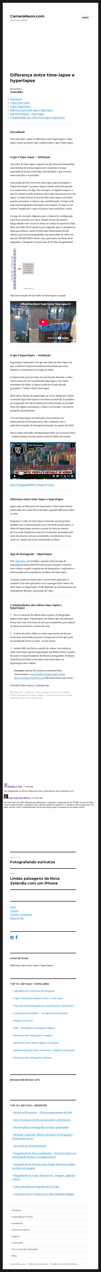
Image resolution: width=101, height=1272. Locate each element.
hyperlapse (21, 695)
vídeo (40, 698)
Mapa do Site (17, 918)
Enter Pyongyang (19, 484)
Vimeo (50, 484)
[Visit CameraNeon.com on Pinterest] (12, 938)
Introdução (16, 99)
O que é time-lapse (20, 102)
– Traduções (16, 1243)
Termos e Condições (21, 914)
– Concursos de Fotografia (23, 1249)
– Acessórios (16, 1223)
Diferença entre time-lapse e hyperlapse (31, 110)
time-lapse (31, 695)
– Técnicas (15, 1210)
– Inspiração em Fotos (21, 1217)
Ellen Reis (18, 692)
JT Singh (39, 484)
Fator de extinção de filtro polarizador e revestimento (42, 1120)
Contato (14, 911)
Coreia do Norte (56, 692)
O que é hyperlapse (20, 106)
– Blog (13, 1256)
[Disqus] (50, 743)
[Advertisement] (51, 52)
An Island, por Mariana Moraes (30, 1146)
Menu (85, 17)
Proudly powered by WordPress (64, 1264)
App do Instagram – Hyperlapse (27, 114)
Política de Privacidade (38, 1264)
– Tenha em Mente (20, 1230)
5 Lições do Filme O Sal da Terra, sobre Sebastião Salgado (44, 1194)
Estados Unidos (65, 695)
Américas (40, 692)
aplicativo (20, 561)
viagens (40, 695)
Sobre (13, 907)
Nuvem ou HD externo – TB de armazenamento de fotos (43, 1112)
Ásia (46, 692)
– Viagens (15, 1236)
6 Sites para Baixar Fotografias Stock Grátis (37, 1186)
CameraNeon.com (27, 16)
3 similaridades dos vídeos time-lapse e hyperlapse (37, 117)
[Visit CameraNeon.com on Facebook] (16, 938)
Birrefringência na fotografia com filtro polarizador (41, 1127)
